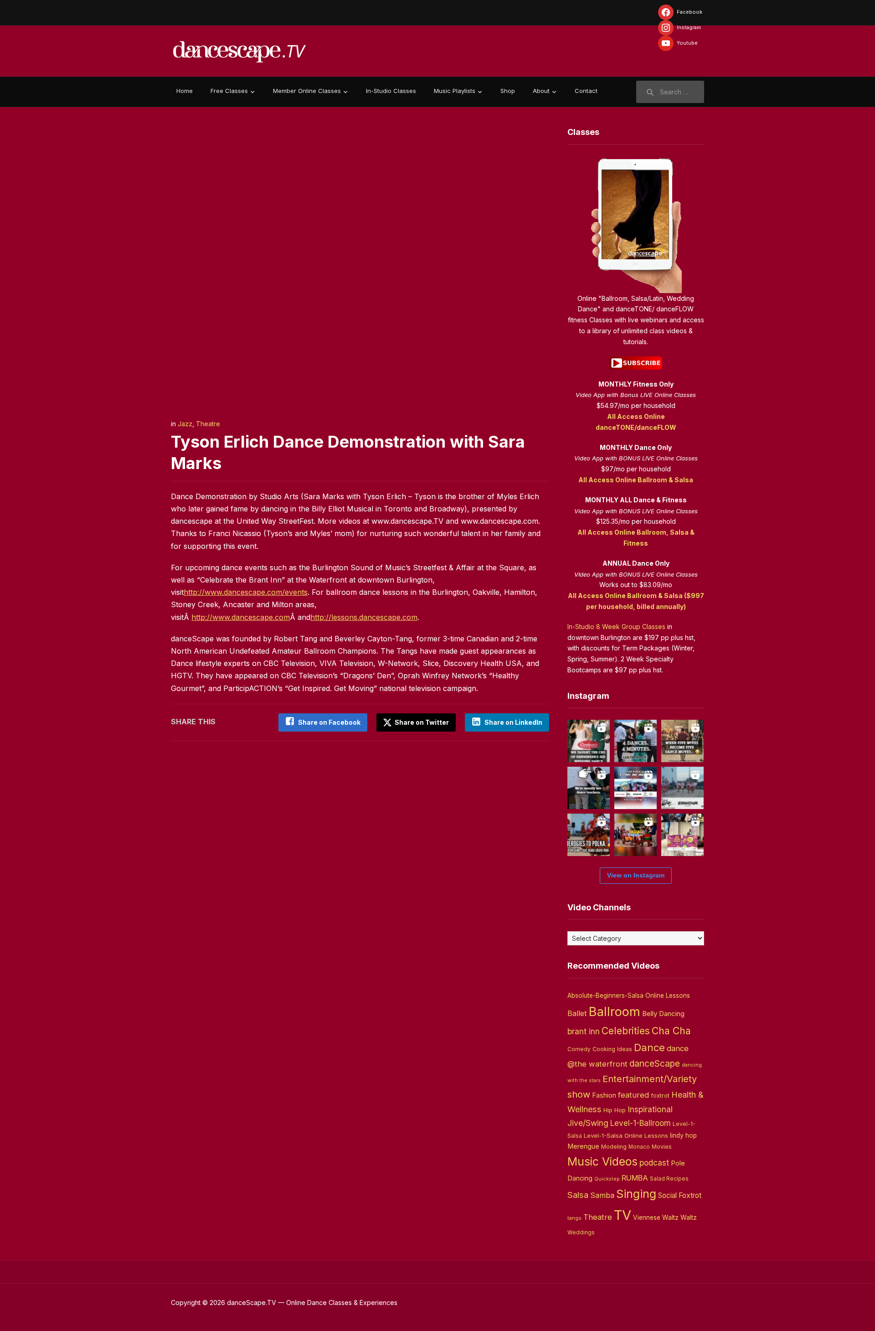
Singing (636, 1194)
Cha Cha (671, 1031)
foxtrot (660, 1095)
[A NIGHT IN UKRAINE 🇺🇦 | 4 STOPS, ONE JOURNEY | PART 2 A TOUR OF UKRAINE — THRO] (635, 788)
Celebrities (626, 1031)
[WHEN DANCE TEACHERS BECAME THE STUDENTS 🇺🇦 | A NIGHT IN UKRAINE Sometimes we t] (588, 788)
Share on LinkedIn (513, 722)
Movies (662, 1146)
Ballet (577, 1013)
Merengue (583, 1146)
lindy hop (683, 1135)
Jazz (185, 424)
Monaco (639, 1147)
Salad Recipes (669, 1179)
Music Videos (602, 1161)
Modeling (614, 1146)
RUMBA (635, 1177)
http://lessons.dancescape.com (363, 617)
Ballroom (614, 1011)
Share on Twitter (421, 722)
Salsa (577, 1195)
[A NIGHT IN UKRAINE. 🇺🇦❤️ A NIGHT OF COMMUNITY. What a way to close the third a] (635, 835)
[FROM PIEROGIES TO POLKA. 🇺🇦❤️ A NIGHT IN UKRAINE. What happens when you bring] (588, 835)
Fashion (604, 1095)
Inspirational (650, 1109)
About (541, 90)
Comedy (579, 1049)
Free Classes (229, 90)
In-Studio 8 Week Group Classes (616, 626)
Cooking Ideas (612, 1049)
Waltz (688, 1217)
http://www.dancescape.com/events (246, 592)
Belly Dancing (663, 1013)
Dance (649, 1047)
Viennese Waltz (656, 1217)
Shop (507, 90)
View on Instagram (635, 875)
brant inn (583, 1031)
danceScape (654, 1063)
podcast (654, 1162)
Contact (586, 90)
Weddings (581, 1232)
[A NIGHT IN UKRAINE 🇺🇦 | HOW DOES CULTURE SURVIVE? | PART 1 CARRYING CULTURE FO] (682, 788)
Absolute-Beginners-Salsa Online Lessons (628, 995)
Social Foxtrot (679, 1195)
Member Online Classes (307, 90)
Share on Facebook (329, 722)
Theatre (208, 424)
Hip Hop (614, 1110)
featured (633, 1094)
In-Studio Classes (391, 90)
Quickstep (607, 1179)
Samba (602, 1195)
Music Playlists (454, 90)
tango (574, 1218)
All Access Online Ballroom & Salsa (635, 480)
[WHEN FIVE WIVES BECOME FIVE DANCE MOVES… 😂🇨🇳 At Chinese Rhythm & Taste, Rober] (682, 741)
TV (622, 1215)
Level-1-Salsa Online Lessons (626, 1135)
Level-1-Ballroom (640, 1123)
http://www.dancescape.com (240, 617)
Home (184, 90)
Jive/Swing (587, 1123)
